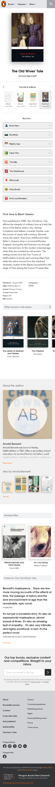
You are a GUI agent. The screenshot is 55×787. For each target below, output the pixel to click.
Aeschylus (38, 353)
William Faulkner (41, 565)
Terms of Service (27, 770)
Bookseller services (11, 705)
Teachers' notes (10, 732)
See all (5, 496)
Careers (31, 699)
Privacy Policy (47, 767)
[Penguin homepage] (3, 4)
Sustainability (8, 727)
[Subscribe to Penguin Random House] (48, 672)
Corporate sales (10, 716)
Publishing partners (35, 709)
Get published (9, 721)
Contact (6, 710)
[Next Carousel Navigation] (50, 306)
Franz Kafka (14, 568)
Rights (30, 713)
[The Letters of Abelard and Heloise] (13, 332)
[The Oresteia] (38, 331)
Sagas (31, 285)
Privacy (30, 722)
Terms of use (33, 727)
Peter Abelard (13, 356)
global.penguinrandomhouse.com (18, 782)
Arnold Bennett (27, 76)
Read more (7, 463)
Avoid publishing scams (37, 718)
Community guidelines (37, 704)
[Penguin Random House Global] (10, 776)
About (5, 699)
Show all (6, 642)
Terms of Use (35, 682)
